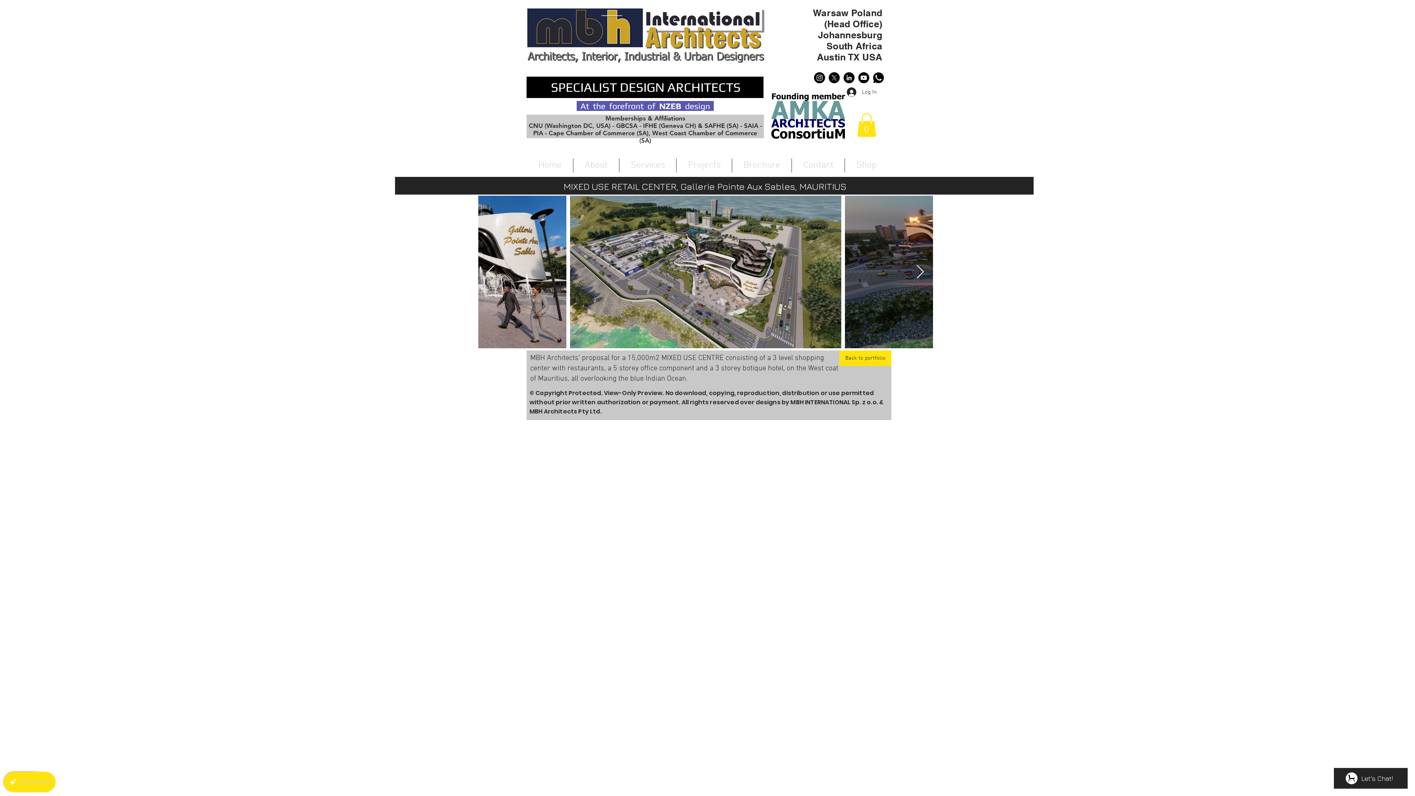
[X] (834, 77)
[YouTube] (863, 77)
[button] (867, 125)
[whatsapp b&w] (878, 77)
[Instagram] (819, 77)
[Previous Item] (491, 272)
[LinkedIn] (849, 77)
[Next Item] (920, 272)
